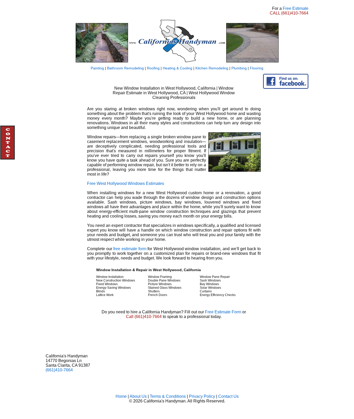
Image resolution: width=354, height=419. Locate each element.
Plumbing (239, 68)
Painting (97, 68)
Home (121, 396)
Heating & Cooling (177, 68)
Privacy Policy (202, 396)
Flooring (256, 68)
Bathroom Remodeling (125, 68)
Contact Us (228, 396)
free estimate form (129, 249)
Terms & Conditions (168, 396)
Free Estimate (295, 8)
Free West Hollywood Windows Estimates (125, 183)
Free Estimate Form (223, 312)
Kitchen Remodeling (211, 68)
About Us (138, 396)
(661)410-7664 (294, 13)
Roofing (153, 68)
